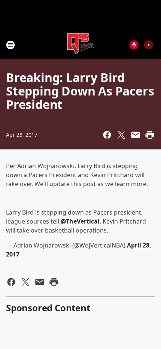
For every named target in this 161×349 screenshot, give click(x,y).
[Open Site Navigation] (10, 44)
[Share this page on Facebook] (107, 135)
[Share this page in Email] (135, 135)
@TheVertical (80, 221)
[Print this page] (150, 135)
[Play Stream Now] (148, 44)
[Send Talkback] (134, 44)
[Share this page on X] (121, 135)
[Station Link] (80, 45)
